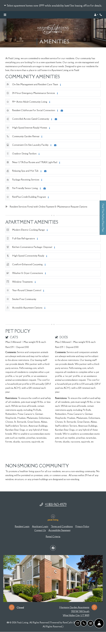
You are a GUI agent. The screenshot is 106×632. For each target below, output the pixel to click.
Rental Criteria (53, 536)
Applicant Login (40, 526)
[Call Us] (84, 623)
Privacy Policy (82, 526)
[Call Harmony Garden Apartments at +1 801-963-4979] (101, 14)
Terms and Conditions (62, 526)
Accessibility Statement (59, 530)
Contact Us (40, 530)
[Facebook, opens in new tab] (53, 548)
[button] (53, 5)
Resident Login (22, 526)
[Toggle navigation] (5, 14)
